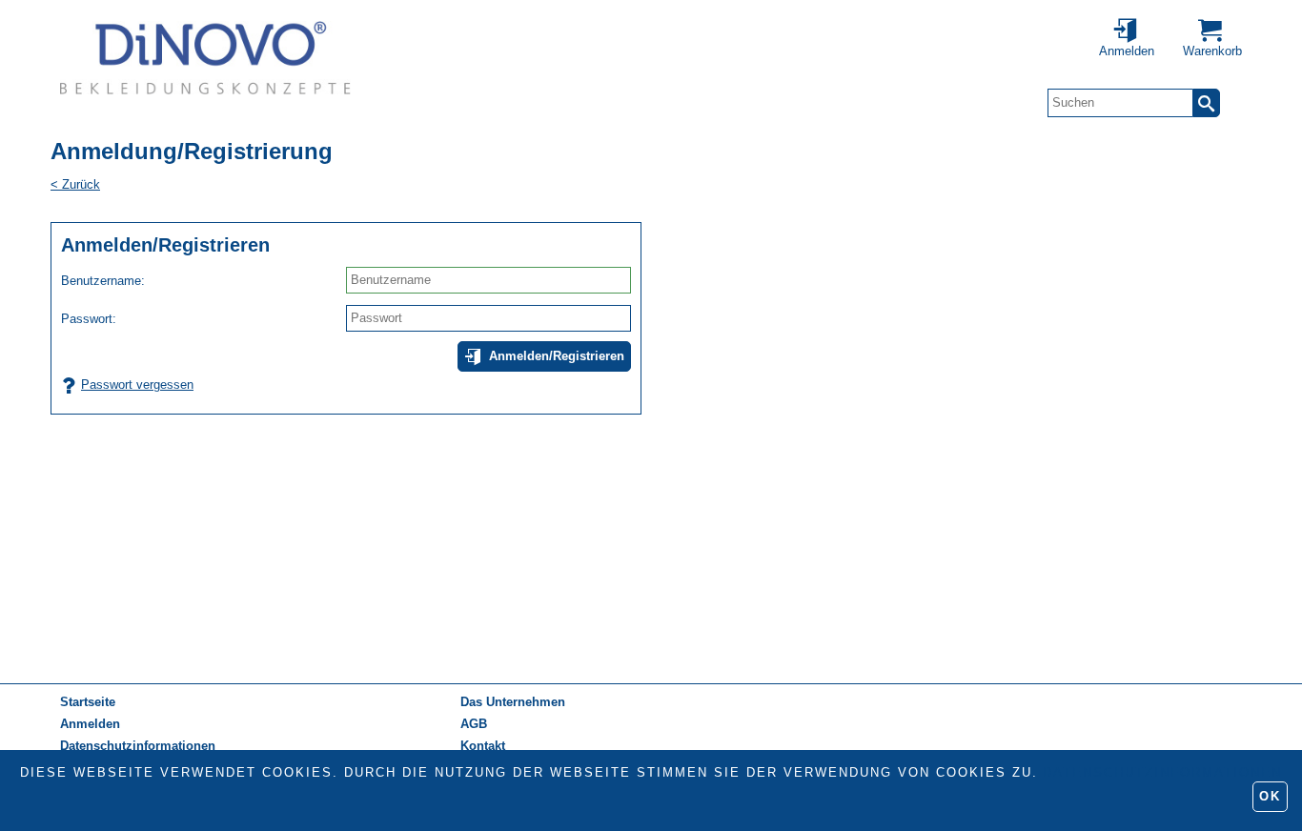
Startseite (87, 702)
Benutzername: (103, 281)
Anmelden (90, 724)
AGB (473, 724)
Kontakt (482, 746)
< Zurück (75, 184)
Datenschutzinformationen (1162, 772)
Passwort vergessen (137, 384)
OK (1270, 796)
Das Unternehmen (512, 702)
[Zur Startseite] (205, 57)
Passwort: (88, 319)
